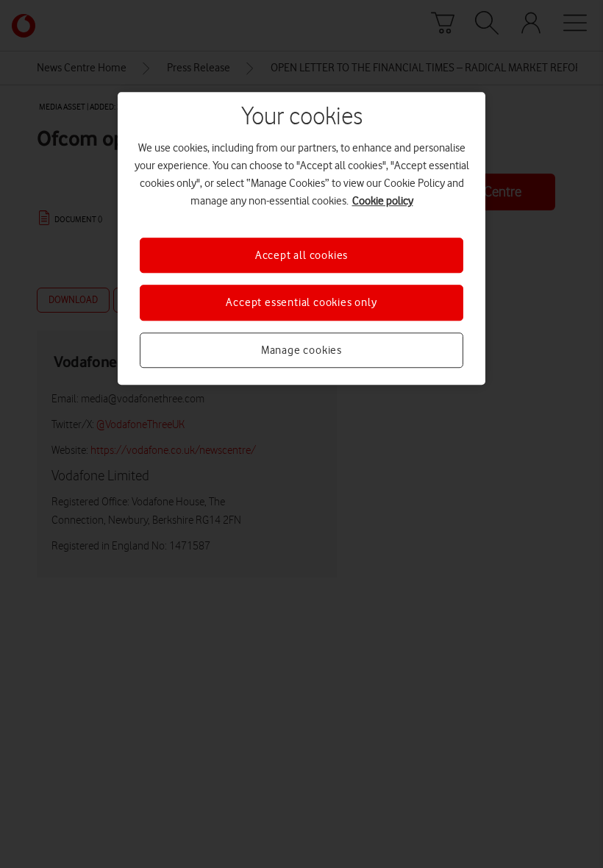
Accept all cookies (301, 255)
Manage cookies (301, 350)
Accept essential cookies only (301, 303)
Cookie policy (382, 200)
